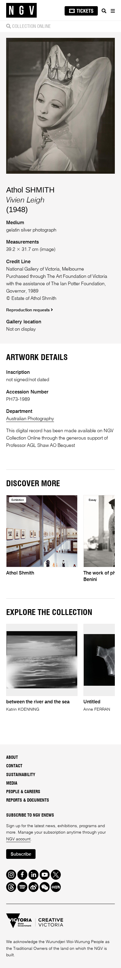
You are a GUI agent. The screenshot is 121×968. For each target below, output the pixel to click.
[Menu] (112, 11)
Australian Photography (30, 418)
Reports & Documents (27, 800)
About (12, 758)
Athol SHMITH (30, 190)
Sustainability (20, 775)
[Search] (104, 11)
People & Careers (23, 792)
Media (11, 783)
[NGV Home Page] (21, 10)
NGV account (18, 839)
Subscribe (21, 854)
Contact (14, 766)
